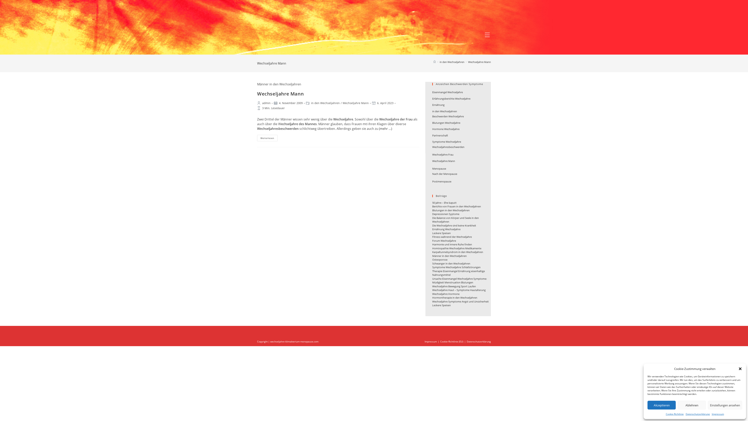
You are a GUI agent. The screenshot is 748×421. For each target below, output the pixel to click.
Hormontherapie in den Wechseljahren (454, 297)
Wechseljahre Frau (442, 154)
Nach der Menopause (444, 174)
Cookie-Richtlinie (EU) (451, 341)
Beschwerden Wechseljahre (448, 116)
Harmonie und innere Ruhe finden (452, 244)
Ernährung (438, 105)
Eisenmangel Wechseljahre (447, 92)
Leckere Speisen (441, 233)
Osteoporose (439, 259)
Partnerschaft (440, 135)
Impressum (718, 414)
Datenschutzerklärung (698, 414)
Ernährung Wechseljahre (446, 229)
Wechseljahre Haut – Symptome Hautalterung (459, 290)
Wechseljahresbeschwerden (448, 147)
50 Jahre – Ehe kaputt (444, 202)
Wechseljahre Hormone (446, 294)
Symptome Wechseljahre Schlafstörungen (456, 267)
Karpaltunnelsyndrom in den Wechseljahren (457, 252)
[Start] (434, 62)
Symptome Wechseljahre (446, 141)
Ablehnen (691, 405)
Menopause (439, 168)
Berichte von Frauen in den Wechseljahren (456, 206)
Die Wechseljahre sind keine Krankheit (454, 225)
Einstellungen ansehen (725, 405)
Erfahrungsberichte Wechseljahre (451, 98)
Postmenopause (441, 181)
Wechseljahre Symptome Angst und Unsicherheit (460, 301)
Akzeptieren (662, 405)
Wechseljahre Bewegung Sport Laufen (454, 286)
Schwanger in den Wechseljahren (451, 263)
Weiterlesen (269, 138)
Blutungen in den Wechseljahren (451, 210)
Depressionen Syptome (445, 214)
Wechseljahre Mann (479, 62)
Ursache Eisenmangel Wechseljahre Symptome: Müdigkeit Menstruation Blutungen (459, 280)
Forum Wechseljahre (444, 240)
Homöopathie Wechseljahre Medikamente (456, 248)
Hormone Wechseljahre (446, 129)
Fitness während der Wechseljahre (452, 237)
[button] (740, 369)
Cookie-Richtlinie (675, 414)
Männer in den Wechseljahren (449, 256)
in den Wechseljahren (325, 103)
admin (266, 103)
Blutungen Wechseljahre (446, 123)
